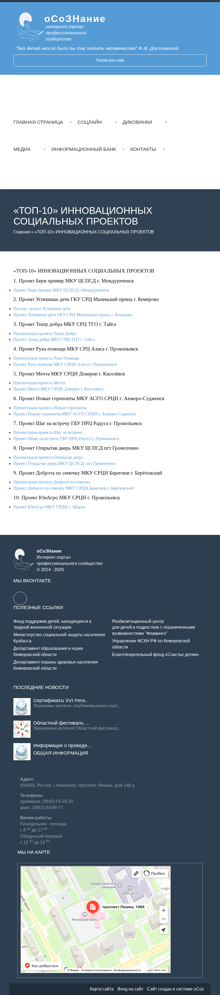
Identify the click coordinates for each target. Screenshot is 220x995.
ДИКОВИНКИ (137, 122)
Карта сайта (102, 989)
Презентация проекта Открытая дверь (48, 457)
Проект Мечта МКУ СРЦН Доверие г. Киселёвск (58, 389)
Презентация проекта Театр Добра (44, 333)
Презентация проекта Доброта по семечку (51, 482)
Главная (21, 232)
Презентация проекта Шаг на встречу (47, 432)
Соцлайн (90, 122)
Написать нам (110, 60)
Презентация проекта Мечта (39, 383)
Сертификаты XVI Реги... (61, 700)
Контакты (143, 149)
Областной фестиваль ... (61, 723)
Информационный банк (84, 149)
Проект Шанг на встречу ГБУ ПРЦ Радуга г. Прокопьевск (66, 438)
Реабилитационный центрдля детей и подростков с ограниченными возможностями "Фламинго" (153, 627)
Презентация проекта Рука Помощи (46, 358)
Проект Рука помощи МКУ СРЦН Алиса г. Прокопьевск (65, 364)
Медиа (22, 149)
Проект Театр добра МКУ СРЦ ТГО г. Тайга (54, 339)
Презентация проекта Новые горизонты (50, 407)
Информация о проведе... (62, 745)
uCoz (199, 989)
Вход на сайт (130, 989)
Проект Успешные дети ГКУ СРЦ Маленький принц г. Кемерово (73, 314)
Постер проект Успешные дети (42, 308)
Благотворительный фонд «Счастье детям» (155, 654)
